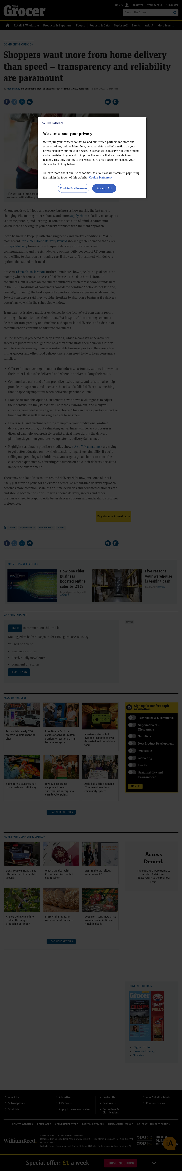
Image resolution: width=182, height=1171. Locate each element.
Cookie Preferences (73, 188)
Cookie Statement (100, 177)
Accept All (104, 188)
